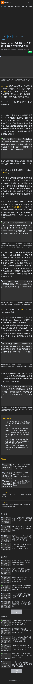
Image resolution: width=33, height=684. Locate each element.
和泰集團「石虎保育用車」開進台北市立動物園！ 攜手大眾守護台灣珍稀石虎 (17, 423)
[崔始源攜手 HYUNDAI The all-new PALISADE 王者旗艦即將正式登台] (6, 656)
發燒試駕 (10, 6)
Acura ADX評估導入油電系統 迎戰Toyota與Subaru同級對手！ (21, 466)
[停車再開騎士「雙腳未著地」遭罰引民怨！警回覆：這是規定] (6, 604)
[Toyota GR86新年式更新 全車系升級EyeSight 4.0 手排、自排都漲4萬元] (6, 623)
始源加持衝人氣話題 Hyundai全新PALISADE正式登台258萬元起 (17, 429)
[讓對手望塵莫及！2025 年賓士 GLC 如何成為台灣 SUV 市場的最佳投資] (6, 579)
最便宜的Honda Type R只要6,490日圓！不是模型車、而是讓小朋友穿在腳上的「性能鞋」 (22, 538)
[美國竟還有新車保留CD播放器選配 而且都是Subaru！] (7, 483)
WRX (22, 36)
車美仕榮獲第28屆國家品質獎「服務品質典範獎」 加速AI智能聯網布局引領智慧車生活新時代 (17, 441)
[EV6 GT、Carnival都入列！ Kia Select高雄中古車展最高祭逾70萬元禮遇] (6, 664)
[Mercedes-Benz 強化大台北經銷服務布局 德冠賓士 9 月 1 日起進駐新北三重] (6, 639)
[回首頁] (8, 2)
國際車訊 (17, 6)
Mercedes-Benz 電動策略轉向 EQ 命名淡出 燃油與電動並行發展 (22, 588)
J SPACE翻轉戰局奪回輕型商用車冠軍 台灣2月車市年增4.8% (22, 596)
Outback (15, 36)
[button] (31, 2)
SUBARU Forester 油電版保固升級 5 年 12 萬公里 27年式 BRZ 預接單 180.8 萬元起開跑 (21, 546)
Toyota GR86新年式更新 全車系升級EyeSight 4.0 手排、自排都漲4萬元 (17, 434)
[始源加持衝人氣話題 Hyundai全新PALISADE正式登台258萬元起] (6, 631)
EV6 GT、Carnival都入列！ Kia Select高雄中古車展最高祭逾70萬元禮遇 (17, 447)
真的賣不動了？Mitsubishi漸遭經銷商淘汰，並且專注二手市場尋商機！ (21, 563)
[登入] (28, 2)
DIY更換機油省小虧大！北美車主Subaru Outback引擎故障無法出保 (22, 475)
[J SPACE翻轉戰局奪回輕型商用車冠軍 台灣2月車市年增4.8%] (6, 596)
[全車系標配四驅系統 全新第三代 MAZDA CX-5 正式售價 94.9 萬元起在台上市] (6, 647)
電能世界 (24, 6)
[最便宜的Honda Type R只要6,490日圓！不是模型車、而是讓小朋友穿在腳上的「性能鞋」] (6, 538)
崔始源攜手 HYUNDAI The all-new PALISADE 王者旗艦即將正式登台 (22, 656)
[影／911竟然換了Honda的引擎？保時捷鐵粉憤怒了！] (6, 571)
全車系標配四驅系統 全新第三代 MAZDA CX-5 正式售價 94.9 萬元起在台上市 (21, 647)
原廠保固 (4, 39)
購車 (9, 36)
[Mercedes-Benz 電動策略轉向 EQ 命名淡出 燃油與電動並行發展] (6, 588)
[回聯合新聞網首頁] (2, 2)
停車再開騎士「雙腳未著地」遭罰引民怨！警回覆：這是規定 (22, 604)
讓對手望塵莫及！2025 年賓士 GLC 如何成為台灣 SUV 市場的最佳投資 (22, 579)
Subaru (4, 36)
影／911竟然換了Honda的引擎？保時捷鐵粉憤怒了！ (22, 570)
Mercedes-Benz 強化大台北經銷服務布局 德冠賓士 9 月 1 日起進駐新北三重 (22, 639)
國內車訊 (3, 6)
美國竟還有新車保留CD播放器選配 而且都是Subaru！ (21, 483)
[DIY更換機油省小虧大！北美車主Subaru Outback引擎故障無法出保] (7, 475)
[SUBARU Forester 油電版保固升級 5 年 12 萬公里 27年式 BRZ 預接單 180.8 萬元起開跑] (6, 546)
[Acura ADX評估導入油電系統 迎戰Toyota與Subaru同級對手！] (7, 467)
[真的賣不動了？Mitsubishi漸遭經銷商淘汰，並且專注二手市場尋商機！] (6, 563)
